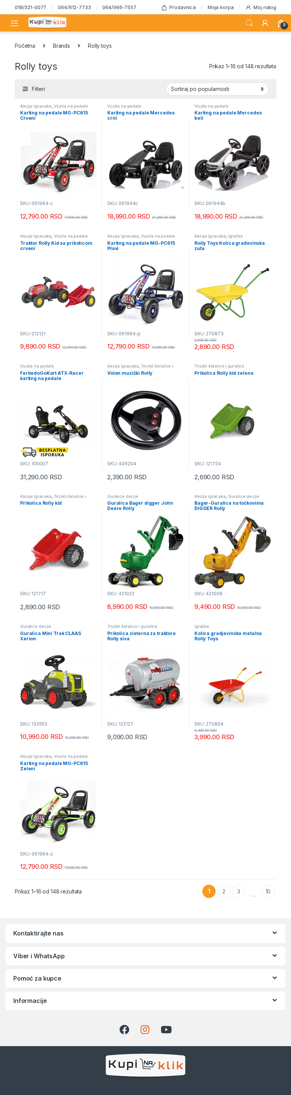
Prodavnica (182, 7)
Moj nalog (264, 7)
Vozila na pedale (71, 106)
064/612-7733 (74, 7)
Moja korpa (221, 7)
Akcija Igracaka (36, 106)
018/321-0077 (30, 7)
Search (249, 23)
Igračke (235, 236)
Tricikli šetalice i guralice (219, 366)
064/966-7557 (119, 7)
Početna (25, 45)
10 (268, 891)
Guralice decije (122, 496)
